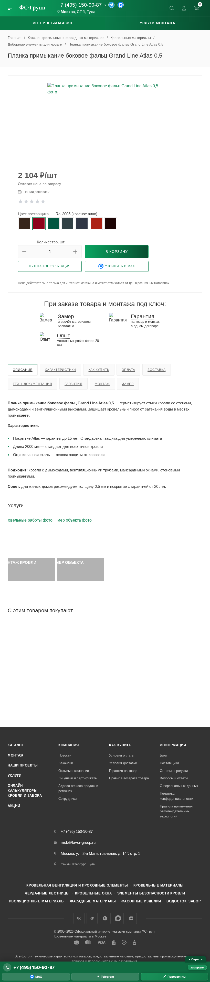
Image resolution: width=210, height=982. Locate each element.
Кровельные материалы (158, 885)
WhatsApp (105, 918)
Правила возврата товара (129, 778)
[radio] (24, 224)
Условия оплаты (121, 755)
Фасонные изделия (141, 901)
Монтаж (102, 384)
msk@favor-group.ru (78, 842)
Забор (194, 901)
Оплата (128, 370)
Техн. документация (32, 384)
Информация (173, 745)
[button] (24, 251)
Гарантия (73, 384)
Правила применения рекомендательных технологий (176, 811)
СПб (81, 12)
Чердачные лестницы (47, 893)
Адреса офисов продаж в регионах (78, 788)
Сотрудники (67, 799)
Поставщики (169, 763)
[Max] (121, 5)
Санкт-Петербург (73, 864)
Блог (163, 755)
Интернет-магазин (52, 23)
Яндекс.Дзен (131, 918)
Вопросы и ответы (174, 778)
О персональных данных (179, 786)
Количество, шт (51, 242)
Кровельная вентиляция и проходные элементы (77, 885)
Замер (128, 384)
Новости (64, 755)
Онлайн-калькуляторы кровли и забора (25, 790)
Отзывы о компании (73, 771)
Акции (14, 806)
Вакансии (65, 763)
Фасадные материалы (93, 901)
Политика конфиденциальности (176, 796)
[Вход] (184, 8)
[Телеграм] (111, 5)
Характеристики (60, 370)
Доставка (156, 370)
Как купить (99, 370)
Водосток (176, 901)
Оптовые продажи (174, 771)
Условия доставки (123, 763)
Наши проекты (23, 765)
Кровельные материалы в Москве (80, 936)
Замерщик (197, 967)
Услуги (15, 776)
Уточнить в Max (120, 266)
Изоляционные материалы (37, 901)
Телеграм (92, 918)
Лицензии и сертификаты (77, 778)
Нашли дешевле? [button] (36, 192)
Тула (91, 12)
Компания (68, 745)
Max (118, 918)
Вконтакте (79, 918)
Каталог (16, 745)
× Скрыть (195, 959)
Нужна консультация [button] (50, 266)
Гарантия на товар (123, 771)
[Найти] (171, 8)
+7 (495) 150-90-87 (79, 5)
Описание (22, 370)
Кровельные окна (93, 893)
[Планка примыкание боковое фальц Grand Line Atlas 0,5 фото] (105, 121)
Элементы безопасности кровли (151, 893)
